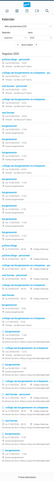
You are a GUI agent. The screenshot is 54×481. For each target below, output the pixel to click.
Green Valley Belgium (28, 477)
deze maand (27, 45)
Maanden (6, 32)
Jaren (30, 32)
